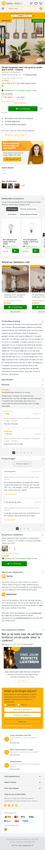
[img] (22, 41)
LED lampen (12, 209)
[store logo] (12, 3)
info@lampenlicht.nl (23, 618)
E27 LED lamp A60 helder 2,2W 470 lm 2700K (30, 242)
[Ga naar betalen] (42, 42)
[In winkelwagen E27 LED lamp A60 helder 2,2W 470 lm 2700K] (36, 251)
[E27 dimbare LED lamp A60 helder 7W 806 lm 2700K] (15, 548)
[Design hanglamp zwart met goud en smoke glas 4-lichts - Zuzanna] (5, 548)
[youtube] (16, 805)
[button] (22, 15)
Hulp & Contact (10, 782)
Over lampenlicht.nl (12, 777)
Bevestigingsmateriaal (28, 214)
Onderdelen (12, 214)
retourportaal (36, 613)
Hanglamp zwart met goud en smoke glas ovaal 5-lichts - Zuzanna (15, 296)
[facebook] (5, 805)
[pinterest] (13, 805)
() (15, 72)
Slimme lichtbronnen (28, 209)
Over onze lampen (11, 788)
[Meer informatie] (33, 16)
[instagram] (9, 805)
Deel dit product (31, 75)
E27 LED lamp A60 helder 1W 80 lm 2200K (10, 242)
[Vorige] (2, 42)
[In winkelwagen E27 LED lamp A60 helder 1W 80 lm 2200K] (15, 251)
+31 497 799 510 (16, 644)
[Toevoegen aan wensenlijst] (40, 108)
